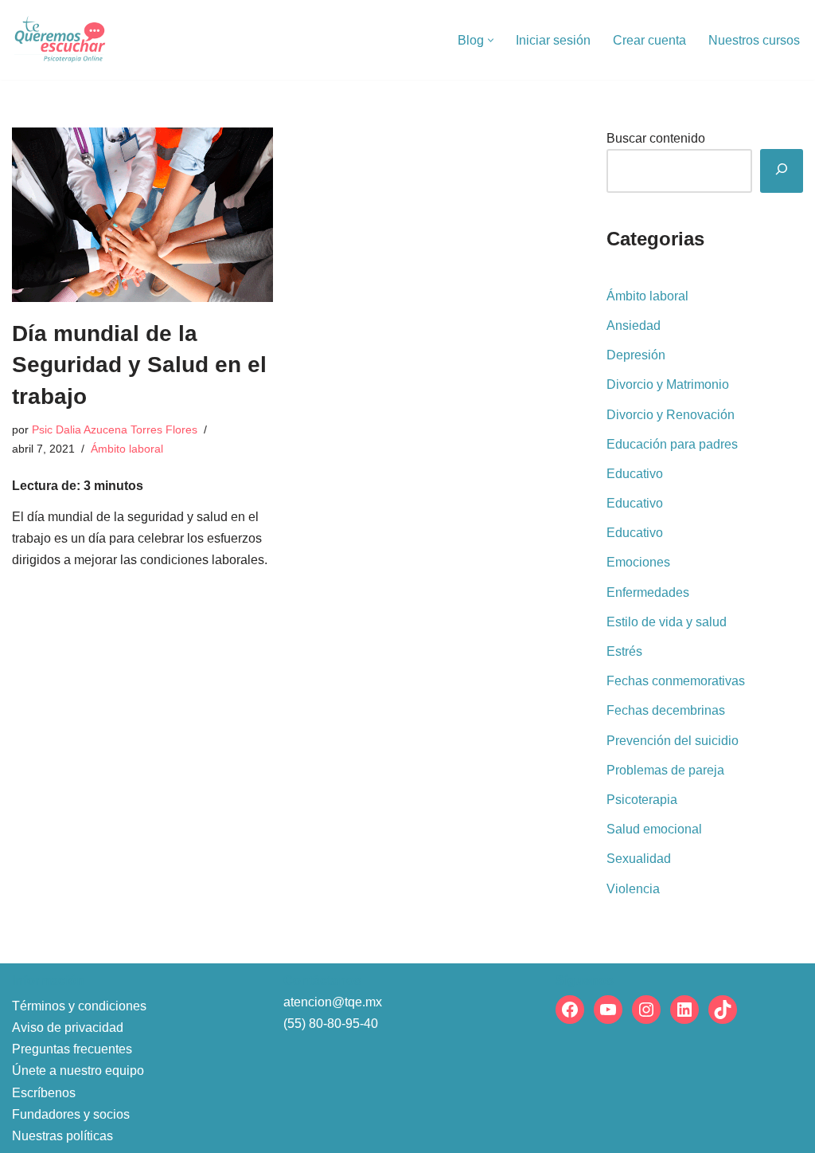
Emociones (638, 562)
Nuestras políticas (62, 1136)
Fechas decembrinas (665, 710)
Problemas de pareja (665, 770)
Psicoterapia (641, 799)
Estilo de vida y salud (666, 622)
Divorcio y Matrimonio (667, 384)
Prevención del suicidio (672, 740)
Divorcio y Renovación (670, 415)
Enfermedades (647, 592)
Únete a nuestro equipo (78, 1070)
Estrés (624, 651)
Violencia (633, 889)
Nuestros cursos (754, 40)
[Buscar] (781, 171)
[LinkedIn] (684, 1009)
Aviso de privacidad (67, 1027)
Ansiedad (633, 325)
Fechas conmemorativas (675, 681)
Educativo (634, 473)
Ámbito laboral (127, 448)
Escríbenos (44, 1093)
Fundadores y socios (71, 1114)
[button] (490, 40)
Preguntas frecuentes (72, 1049)
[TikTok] (722, 1009)
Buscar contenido (655, 138)
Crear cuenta (649, 40)
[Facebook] (570, 1009)
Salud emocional (654, 829)
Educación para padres (672, 444)
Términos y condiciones (79, 1006)
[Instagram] (646, 1009)
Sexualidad (638, 858)
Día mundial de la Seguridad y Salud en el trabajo (139, 364)
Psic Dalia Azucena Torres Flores (114, 429)
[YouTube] (608, 1009)
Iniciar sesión (553, 40)
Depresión (635, 355)
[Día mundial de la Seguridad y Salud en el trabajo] (142, 214)
